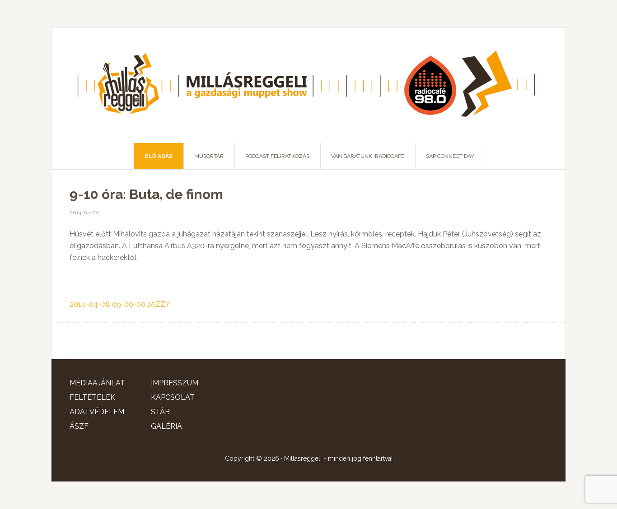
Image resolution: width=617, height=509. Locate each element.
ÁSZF (79, 426)
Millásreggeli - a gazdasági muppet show (308, 85)
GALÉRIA (166, 426)
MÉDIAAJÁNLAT (97, 383)
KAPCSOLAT (173, 397)
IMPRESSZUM (174, 383)
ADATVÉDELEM (97, 411)
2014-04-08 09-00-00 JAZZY (120, 304)
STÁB (160, 411)
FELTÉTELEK (92, 397)
